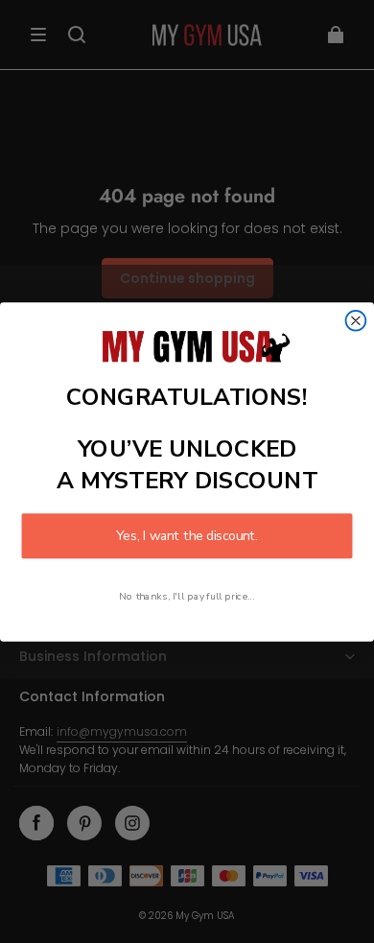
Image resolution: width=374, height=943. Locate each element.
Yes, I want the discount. (186, 536)
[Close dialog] (356, 320)
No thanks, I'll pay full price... (186, 595)
